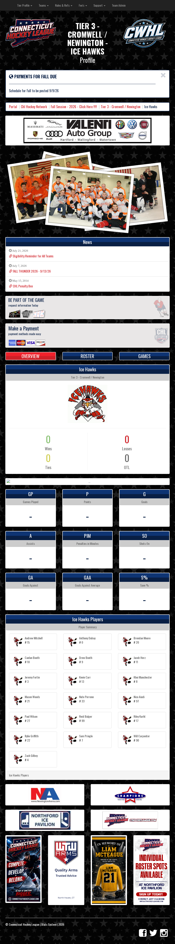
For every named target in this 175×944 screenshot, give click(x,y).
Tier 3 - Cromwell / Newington (120, 106)
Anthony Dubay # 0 (87, 640)
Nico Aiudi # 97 (139, 698)
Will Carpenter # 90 (142, 738)
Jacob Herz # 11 (140, 659)
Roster (87, 356)
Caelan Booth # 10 (32, 659)
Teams (43, 5)
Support (98, 5)
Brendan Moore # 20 (142, 640)
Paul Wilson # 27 (31, 718)
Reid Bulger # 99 (85, 718)
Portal (13, 106)
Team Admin (118, 5)
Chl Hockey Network (34, 106)
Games (144, 356)
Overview (30, 356)
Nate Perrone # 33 (86, 698)
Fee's (82, 5)
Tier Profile (23, 5)
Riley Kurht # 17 (140, 718)
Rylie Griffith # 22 (31, 738)
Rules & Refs (62, 5)
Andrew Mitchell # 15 (33, 640)
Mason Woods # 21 (32, 698)
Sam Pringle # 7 (86, 738)
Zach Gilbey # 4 (31, 757)
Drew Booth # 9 (85, 659)
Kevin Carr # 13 (85, 679)
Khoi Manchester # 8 (143, 679)
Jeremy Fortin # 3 (32, 679)
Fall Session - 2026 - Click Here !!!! (74, 106)
